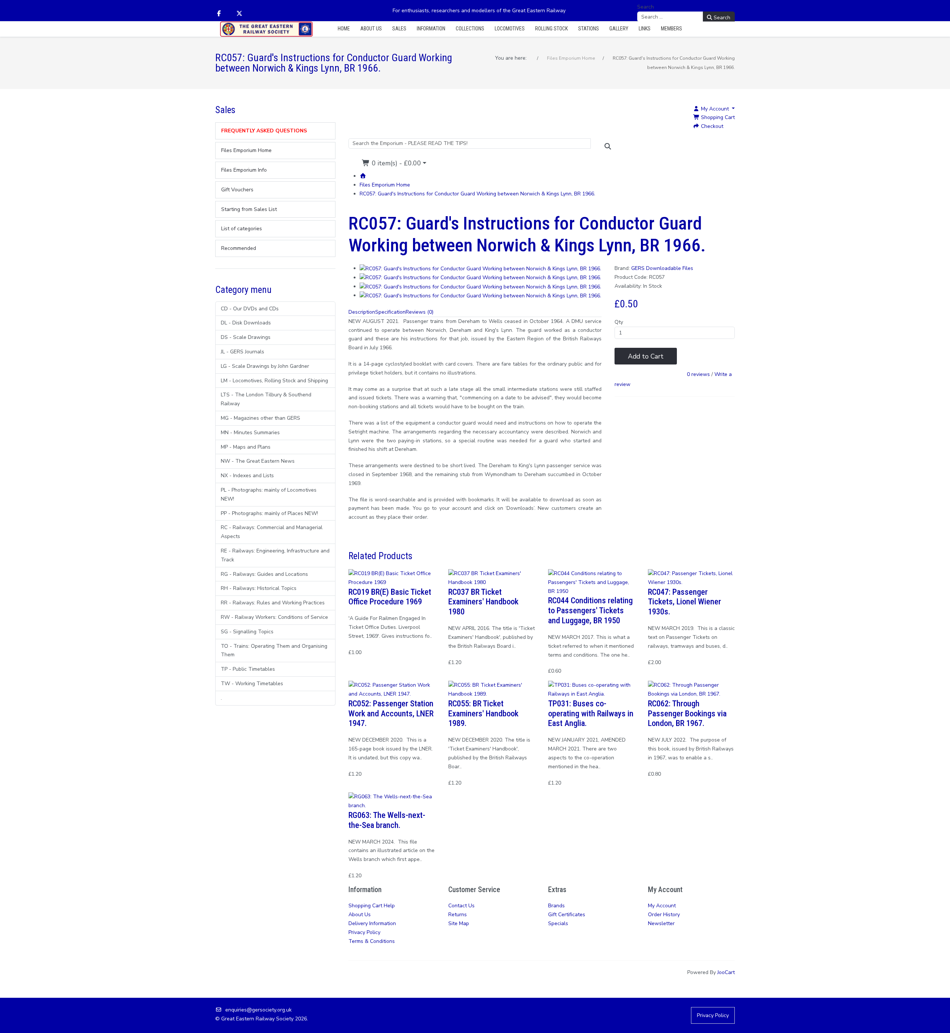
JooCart (726, 972)
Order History (664, 914)
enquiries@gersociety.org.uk (258, 1009)
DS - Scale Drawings (246, 337)
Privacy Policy (364, 932)
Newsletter (661, 923)
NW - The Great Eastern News (258, 461)
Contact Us (461, 905)
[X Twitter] (239, 14)
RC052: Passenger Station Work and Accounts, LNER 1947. (390, 713)
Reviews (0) (419, 312)
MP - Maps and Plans (246, 447)
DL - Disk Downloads (246, 322)
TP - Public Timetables (248, 669)
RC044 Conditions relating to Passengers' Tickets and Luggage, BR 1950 (590, 610)
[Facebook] (219, 14)
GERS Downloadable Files (662, 268)
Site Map (458, 923)
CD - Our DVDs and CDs (250, 308)
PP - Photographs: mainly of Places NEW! (269, 513)
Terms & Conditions (371, 941)
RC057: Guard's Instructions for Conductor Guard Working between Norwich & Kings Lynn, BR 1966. (477, 193)
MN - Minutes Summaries (250, 432)
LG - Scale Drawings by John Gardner (265, 366)
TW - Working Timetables (252, 683)
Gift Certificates (566, 914)
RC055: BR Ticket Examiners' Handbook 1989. (483, 713)
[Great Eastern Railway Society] (266, 29)
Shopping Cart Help (371, 905)
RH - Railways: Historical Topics (259, 588)
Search (645, 6)
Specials (558, 923)
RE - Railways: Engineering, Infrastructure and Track (275, 555)
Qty (619, 322)
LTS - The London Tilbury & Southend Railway (266, 399)
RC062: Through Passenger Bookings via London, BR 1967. (687, 713)
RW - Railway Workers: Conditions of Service (274, 617)
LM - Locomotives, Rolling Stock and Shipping (274, 380)
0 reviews (698, 374)
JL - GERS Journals (242, 351)
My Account (662, 905)
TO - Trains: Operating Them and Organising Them (274, 651)
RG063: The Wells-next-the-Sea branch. (386, 820)
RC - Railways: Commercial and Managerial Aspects (271, 532)
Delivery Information (372, 923)
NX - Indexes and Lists (247, 475)
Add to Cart (646, 356)
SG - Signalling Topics (247, 631)
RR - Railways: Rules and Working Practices (273, 602)
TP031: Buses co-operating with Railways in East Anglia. (590, 713)
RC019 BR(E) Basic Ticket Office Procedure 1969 (389, 597)
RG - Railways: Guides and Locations (264, 574)
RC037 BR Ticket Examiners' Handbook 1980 (483, 602)
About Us (359, 914)
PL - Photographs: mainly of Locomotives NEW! (269, 494)
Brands (556, 905)
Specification (390, 312)
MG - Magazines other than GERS (260, 418)
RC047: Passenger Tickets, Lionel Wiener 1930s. (684, 602)
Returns (457, 914)
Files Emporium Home (385, 184)
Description (361, 312)
